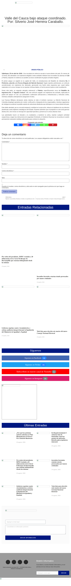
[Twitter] (35, 125)
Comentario (6, 141)
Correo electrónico (8, 171)
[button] (2, 6)
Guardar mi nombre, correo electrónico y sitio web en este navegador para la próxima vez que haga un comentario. (33, 187)
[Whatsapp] (44, 125)
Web (3, 178)
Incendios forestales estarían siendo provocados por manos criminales (52, 277)
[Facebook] (18, 125)
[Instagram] (27, 125)
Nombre (5, 164)
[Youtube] (26, 562)
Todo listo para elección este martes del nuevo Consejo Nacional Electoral (52, 332)
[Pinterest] (52, 125)
